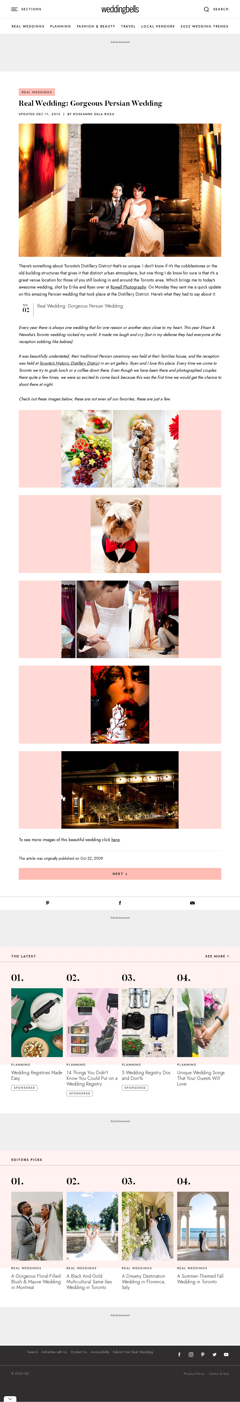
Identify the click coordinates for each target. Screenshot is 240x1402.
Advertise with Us (54, 1352)
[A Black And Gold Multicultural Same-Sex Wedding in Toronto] (92, 1226)
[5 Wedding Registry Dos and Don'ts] (147, 1022)
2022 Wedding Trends (204, 26)
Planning (60, 26)
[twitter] (214, 1354)
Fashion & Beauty (96, 26)
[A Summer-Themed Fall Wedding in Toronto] (203, 1226)
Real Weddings (28, 26)
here (115, 840)
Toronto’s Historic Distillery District (69, 363)
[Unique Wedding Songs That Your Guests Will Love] (203, 1022)
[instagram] (191, 1354)
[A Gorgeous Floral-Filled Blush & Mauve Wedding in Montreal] (37, 1226)
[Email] (192, 904)
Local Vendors (158, 26)
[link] (120, 9)
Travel (128, 26)
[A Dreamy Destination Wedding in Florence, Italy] (147, 1226)
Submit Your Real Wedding (133, 1352)
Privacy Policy (194, 1374)
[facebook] (179, 1354)
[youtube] (226, 1354)
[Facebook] (120, 904)
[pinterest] (202, 1354)
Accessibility (100, 1352)
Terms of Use (219, 1374)
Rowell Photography (128, 287)
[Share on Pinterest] (47, 904)
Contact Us (79, 1352)
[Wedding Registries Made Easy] (37, 1022)
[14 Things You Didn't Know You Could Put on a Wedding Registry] (92, 1022)
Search (32, 1352)
